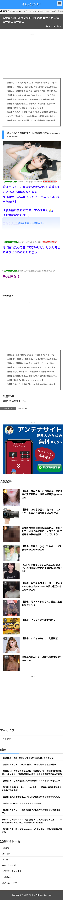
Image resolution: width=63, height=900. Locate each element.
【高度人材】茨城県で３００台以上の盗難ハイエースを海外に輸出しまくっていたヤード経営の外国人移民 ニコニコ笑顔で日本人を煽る (31, 91)
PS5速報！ (6, 848)
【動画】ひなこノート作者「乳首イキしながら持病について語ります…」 (31, 112)
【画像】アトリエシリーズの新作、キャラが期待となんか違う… (31, 87)
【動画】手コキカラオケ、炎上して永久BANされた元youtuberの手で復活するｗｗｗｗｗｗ (42, 586)
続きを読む (8, 296)
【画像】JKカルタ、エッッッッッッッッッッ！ (24, 108)
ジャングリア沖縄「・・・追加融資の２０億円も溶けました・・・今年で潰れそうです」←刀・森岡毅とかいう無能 (31, 116)
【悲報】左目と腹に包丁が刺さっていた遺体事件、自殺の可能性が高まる (31, 120)
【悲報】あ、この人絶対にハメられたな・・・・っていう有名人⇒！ (31, 95)
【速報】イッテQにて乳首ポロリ (38, 620)
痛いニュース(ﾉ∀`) (10, 883)
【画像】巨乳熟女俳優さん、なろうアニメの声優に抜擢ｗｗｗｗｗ (31, 104)
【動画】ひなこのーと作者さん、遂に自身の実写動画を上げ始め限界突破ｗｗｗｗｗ (42, 494)
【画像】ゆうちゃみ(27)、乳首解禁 (40, 638)
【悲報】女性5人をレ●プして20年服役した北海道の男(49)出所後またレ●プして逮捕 (31, 99)
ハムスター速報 (9, 865)
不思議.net (22, 408)
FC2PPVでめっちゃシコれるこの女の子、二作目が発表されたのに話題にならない (42, 568)
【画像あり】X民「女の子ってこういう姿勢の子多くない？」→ (31, 83)
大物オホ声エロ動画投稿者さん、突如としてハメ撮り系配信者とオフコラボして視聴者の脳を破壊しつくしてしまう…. (42, 531)
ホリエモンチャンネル (11, 871)
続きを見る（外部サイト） (31, 223)
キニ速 (5, 859)
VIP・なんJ (6, 853)
